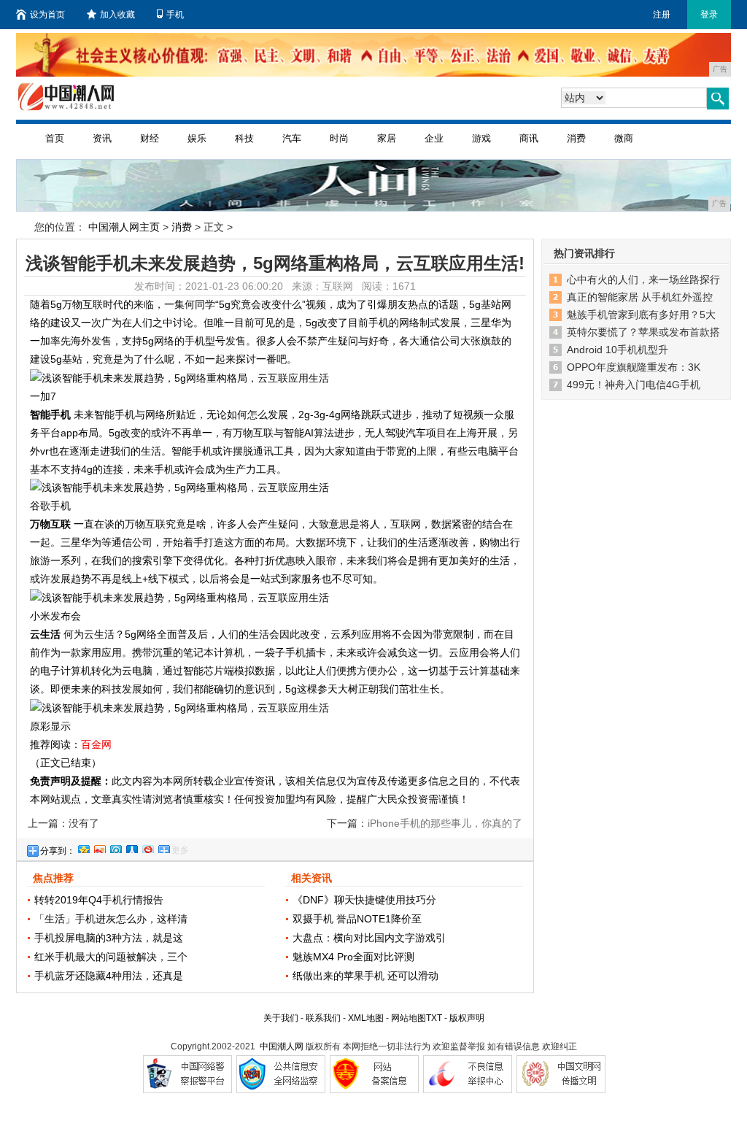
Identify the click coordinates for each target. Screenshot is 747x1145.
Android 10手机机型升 (617, 349)
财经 (149, 138)
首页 (54, 138)
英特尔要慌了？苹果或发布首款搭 (643, 332)
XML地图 (366, 1018)
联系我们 (323, 1018)
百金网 (96, 744)
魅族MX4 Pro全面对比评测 (353, 957)
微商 (623, 138)
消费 (576, 138)
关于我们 (280, 1018)
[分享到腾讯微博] (115, 847)
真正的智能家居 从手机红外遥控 (640, 297)
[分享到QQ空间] (83, 847)
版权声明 (466, 1018)
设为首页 (47, 14)
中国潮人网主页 (124, 227)
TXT (434, 1018)
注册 (661, 14)
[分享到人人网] (131, 847)
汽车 (291, 138)
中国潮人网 (281, 1046)
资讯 (102, 138)
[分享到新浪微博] (99, 847)
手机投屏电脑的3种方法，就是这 (108, 938)
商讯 (528, 138)
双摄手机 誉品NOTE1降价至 (357, 919)
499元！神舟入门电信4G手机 (633, 384)
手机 (175, 14)
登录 (709, 14)
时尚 (339, 138)
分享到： (57, 851)
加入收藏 (117, 14)
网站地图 (408, 1018)
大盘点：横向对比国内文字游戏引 (369, 938)
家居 (386, 138)
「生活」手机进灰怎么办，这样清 (110, 919)
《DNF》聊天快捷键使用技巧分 (364, 900)
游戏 (481, 138)
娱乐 (196, 138)
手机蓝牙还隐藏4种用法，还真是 (108, 976)
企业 (434, 138)
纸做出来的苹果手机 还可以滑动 (365, 976)
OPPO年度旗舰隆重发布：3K (633, 367)
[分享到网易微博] (147, 847)
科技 (244, 138)
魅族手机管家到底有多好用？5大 (641, 314)
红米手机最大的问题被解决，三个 (110, 957)
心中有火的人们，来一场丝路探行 (643, 279)
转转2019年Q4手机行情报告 (98, 900)
